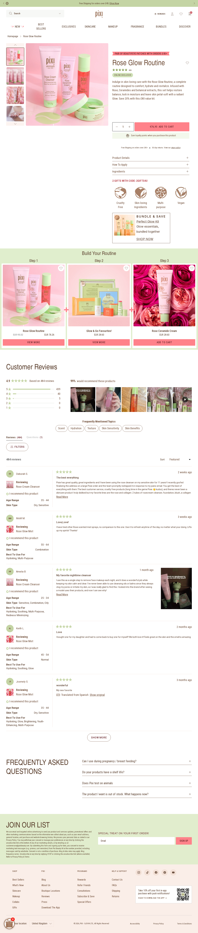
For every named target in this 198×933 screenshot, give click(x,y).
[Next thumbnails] (15, 124)
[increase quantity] (129, 126)
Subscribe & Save (86, 896)
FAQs (114, 885)
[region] (131, 399)
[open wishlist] (181, 14)
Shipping (116, 890)
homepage (12, 36)
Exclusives (69, 26)
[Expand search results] (59, 13)
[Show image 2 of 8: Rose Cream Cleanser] (15, 76)
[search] (11, 13)
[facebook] (156, 872)
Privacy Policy (158, 924)
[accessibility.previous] (4, 3)
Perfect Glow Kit (147, 221)
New (17, 26)
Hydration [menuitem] (76, 428)
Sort (162, 459)
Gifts (14, 907)
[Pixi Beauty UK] (99, 14)
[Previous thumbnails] (15, 45)
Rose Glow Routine (32, 36)
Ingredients (118, 171)
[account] (172, 14)
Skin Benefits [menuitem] (132, 428)
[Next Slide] (189, 399)
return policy (176, 148)
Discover (184, 26)
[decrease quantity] (116, 126)
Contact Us (117, 879)
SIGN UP (184, 840)
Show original (97, 695)
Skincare (90, 26)
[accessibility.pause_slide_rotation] (7, 3)
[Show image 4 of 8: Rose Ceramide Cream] (15, 115)
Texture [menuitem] (91, 428)
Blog (43, 879)
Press (44, 901)
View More (33, 342)
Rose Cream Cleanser (28, 486)
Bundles (161, 26)
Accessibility (135, 924)
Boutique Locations (50, 890)
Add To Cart (164, 342)
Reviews (45, 896)
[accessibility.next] (194, 3)
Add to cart (162, 126)
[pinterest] (164, 872)
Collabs (15, 901)
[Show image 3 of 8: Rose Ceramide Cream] (15, 95)
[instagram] (139, 872)
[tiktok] (147, 872)
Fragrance (137, 26)
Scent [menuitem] (61, 428)
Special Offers (84, 901)
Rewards (161, 14)
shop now (144, 239)
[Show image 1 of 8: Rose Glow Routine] (15, 57)
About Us (45, 885)
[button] (33, 389)
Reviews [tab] (14, 438)
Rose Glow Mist (24, 531)
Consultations (83, 890)
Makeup (113, 26)
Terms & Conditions (184, 924)
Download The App (50, 907)
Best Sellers (41, 26)
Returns (115, 896)
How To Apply (119, 164)
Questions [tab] (34, 438)
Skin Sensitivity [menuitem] (110, 428)
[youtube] (173, 872)
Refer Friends (83, 885)
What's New (18, 885)
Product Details (121, 157)
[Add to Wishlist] (187, 63)
